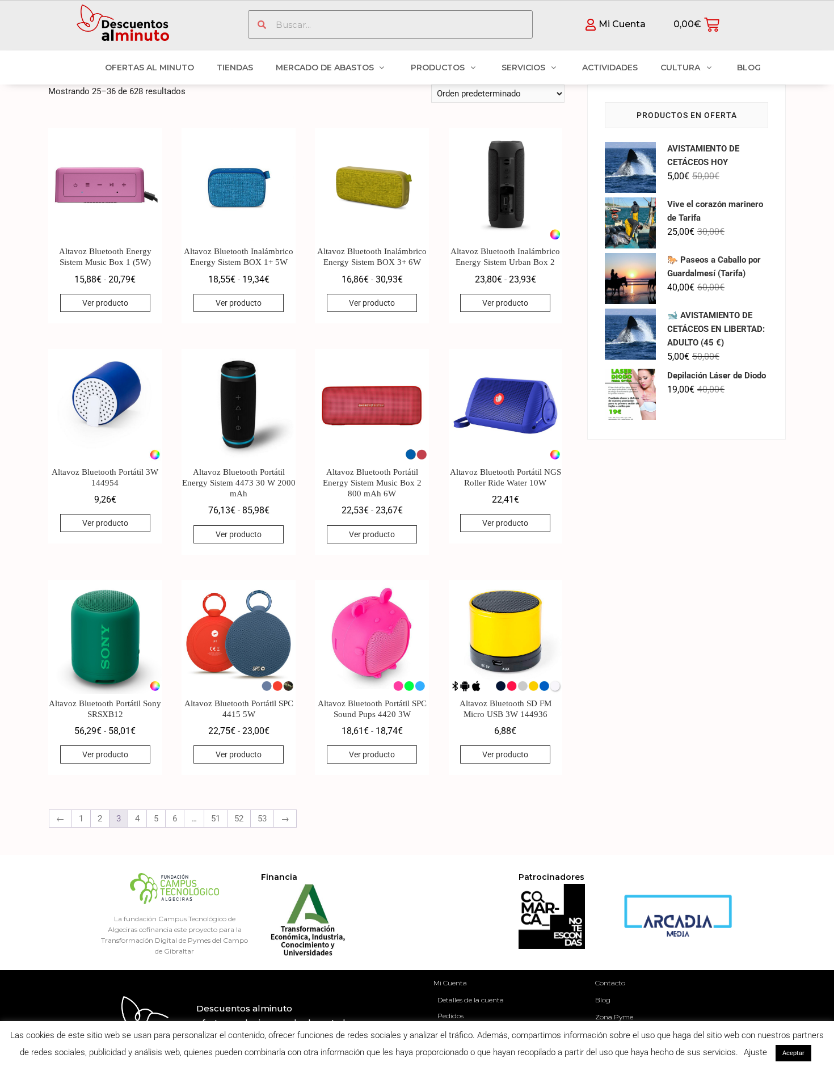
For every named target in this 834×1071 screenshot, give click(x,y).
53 (262, 818)
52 (238, 818)
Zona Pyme (614, 1017)
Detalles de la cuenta (470, 1000)
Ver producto (105, 302)
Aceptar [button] (793, 1053)
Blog (602, 1000)
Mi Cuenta (450, 983)
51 (215, 818)
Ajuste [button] (755, 1052)
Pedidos (450, 1015)
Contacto (610, 983)
